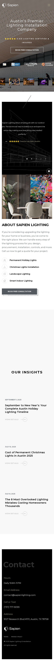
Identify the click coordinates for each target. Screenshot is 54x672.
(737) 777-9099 (11, 607)
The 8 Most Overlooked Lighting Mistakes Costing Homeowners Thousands (26, 503)
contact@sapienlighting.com (20, 595)
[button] (2, 87)
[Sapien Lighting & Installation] (10, 5)
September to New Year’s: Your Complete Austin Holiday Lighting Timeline (26, 408)
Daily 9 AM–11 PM (12, 583)
